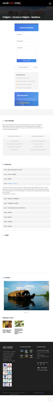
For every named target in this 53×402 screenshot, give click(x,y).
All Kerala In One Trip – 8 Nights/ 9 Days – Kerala (7, 331)
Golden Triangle (27, 352)
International (31, 351)
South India (31, 356)
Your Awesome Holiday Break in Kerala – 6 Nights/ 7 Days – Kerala (19, 331)
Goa (22, 351)
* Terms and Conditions (42, 370)
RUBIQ (42, 392)
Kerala (22, 356)
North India (26, 356)
